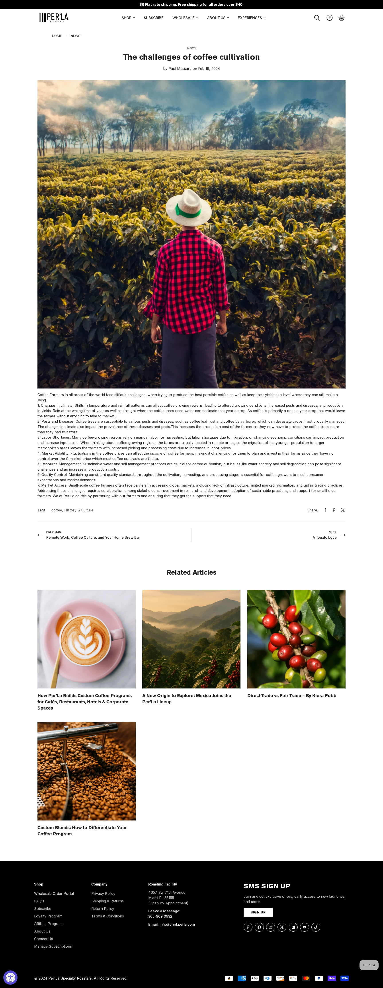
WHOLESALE (183, 18)
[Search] (317, 18)
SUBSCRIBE (154, 18)
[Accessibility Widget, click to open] (10, 977)
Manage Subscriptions (53, 946)
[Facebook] (325, 510)
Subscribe (42, 908)
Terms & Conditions (107, 916)
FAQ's (39, 901)
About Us (42, 931)
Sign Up (258, 912)
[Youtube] (304, 927)
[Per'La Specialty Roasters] (53, 18)
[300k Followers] (259, 927)
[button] (342, 18)
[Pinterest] (334, 510)
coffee (56, 510)
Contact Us (43, 939)
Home (57, 36)
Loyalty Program (48, 916)
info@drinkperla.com (177, 924)
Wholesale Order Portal (54, 893)
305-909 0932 (160, 916)
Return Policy (102, 908)
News (75, 36)
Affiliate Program (48, 923)
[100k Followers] (270, 927)
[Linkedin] (293, 927)
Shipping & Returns (107, 901)
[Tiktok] (315, 927)
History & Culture (78, 510)
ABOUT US (216, 18)
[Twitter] (343, 510)
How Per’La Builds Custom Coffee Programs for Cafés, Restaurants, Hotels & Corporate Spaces (84, 702)
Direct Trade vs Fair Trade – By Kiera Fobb (291, 696)
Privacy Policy (103, 893)
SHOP (126, 18)
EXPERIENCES (250, 18)
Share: (312, 510)
